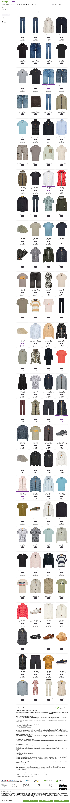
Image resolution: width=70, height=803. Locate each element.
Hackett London (59, 770)
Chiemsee (42, 772)
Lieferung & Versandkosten (27, 785)
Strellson (26, 768)
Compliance (14, 789)
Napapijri (35, 768)
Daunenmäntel (29, 727)
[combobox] (60, 4)
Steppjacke (20, 727)
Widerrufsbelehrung (15, 786)
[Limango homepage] (5, 1)
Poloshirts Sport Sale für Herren (47, 770)
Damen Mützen (31, 753)
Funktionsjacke (24, 727)
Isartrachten (51, 774)
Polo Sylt (54, 770)
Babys (39, 786)
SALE (3, 24)
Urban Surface (45, 774)
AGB (12, 785)
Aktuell (50, 785)
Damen (39, 789)
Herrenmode (65, 719)
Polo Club (38, 772)
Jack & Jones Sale (33, 776)
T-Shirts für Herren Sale (38, 774)
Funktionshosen (25, 728)
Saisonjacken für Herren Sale (49, 772)
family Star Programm (4, 785)
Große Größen (57, 772)
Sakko (22, 761)
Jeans (17, 754)
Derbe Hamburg (18, 776)
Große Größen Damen (19, 774)
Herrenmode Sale (30, 770)
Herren (3, 21)
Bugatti (33, 768)
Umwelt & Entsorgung (27, 787)
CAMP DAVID (26, 774)
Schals (24, 753)
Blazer (17, 750)
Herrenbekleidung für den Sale (21, 770)
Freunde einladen (4, 786)
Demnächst (50, 786)
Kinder (39, 787)
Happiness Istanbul (19, 772)
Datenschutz (14, 787)
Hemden (23, 726)
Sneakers (30, 725)
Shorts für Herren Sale (26, 776)
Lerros (55, 774)
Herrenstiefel (30, 736)
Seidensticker (25, 720)
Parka (37, 747)
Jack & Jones (47, 768)
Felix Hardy (31, 774)
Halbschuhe (20, 752)
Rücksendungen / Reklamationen (28, 786)
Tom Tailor (42, 768)
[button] (66, 1)
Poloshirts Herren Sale (37, 770)
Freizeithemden (51, 713)
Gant (24, 772)
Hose (18, 761)
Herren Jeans (20, 728)
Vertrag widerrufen (26, 789)
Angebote (39, 785)
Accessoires (18, 753)
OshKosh (58, 774)
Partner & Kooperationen (5, 789)
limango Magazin (4, 787)
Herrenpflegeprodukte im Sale (31, 772)
